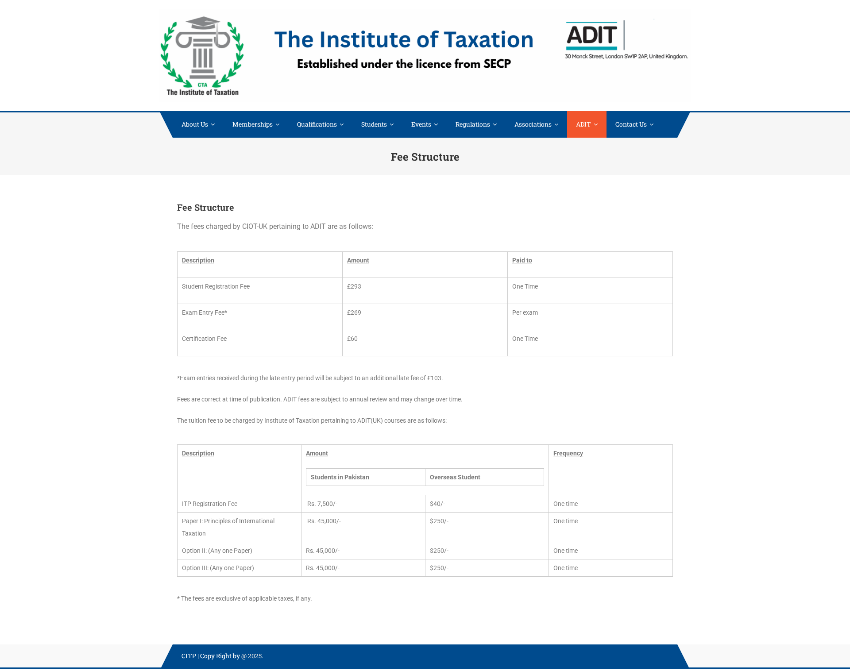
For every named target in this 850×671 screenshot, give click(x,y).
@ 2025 (251, 656)
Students (374, 124)
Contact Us (631, 124)
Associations (533, 124)
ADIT (583, 124)
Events (421, 124)
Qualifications (317, 124)
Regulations (473, 124)
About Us (195, 124)
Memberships (252, 124)
